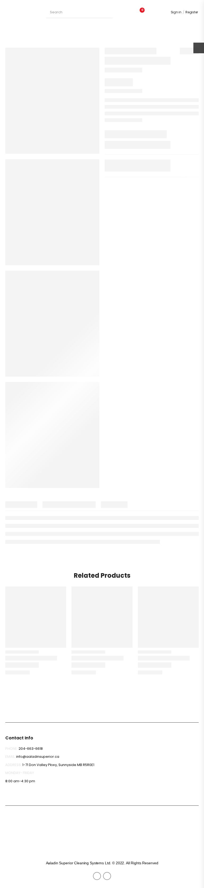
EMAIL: (10, 756)
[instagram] (107, 876)
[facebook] (97, 876)
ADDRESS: (13, 764)
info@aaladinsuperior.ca (37, 756)
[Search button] (108, 12)
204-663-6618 (31, 748)
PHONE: (11, 748)
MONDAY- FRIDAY (19, 773)
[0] (152, 12)
